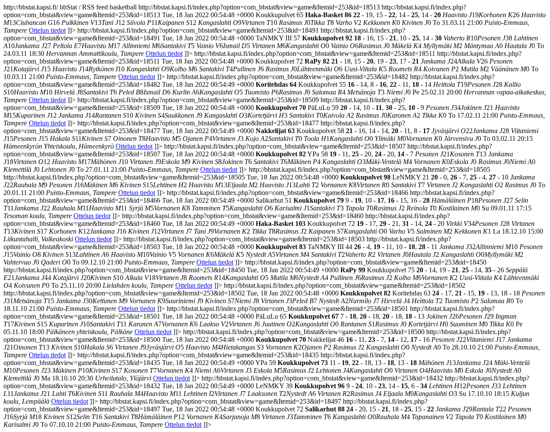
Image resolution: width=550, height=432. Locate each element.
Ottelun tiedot (47, 30)
